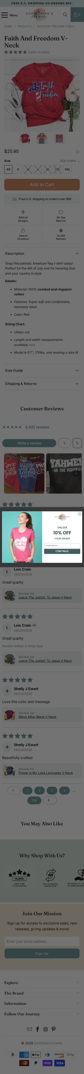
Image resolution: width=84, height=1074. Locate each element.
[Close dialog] (79, 513)
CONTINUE (62, 551)
